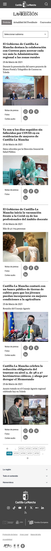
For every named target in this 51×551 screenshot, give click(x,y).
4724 (21, 449)
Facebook (25, 507)
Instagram (8, 507)
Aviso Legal (24, 534)
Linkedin (42, 507)
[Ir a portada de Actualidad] (25, 14)
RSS (25, 512)
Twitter (31, 507)
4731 (30, 453)
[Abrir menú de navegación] (5, 4)
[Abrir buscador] (46, 4)
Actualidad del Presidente (25, 22)
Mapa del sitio (36, 534)
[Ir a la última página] (25, 458)
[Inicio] (25, 497)
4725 (28, 449)
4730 (23, 453)
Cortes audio (10, 119)
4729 (16, 453)
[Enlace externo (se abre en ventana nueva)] (18, 546)
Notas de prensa (11, 110)
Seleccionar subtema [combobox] (13, 34)
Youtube (20, 507)
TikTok (14, 507)
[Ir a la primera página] (9, 449)
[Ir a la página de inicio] (25, 4)
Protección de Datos (10, 534)
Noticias (7, 22)
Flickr (37, 507)
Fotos (7, 114)
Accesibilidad (7, 539)
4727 (42, 449)
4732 (37, 453)
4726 (35, 449)
